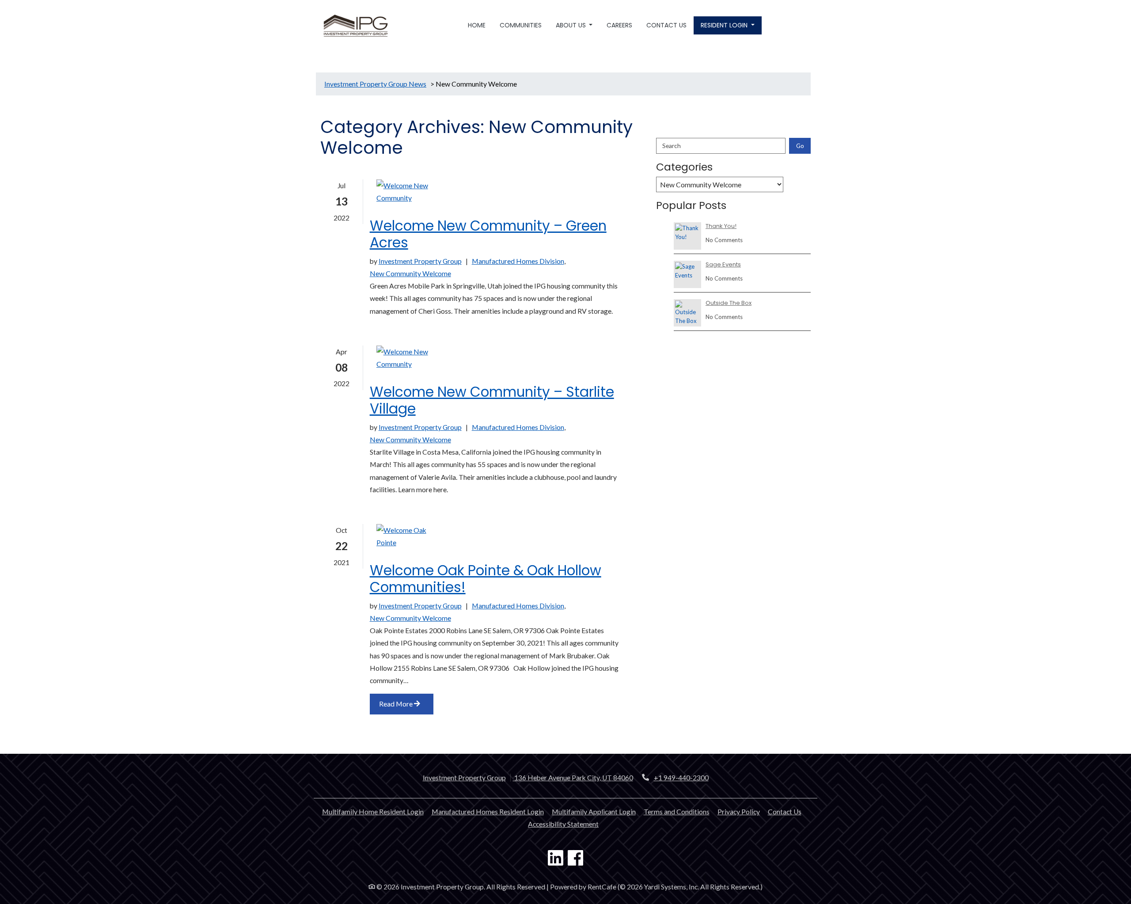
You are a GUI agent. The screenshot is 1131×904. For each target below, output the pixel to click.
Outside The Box (728, 303)
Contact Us (666, 25)
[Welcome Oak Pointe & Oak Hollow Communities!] (411, 536)
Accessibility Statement (563, 824)
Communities (521, 25)
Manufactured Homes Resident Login (488, 811)
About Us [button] (572, 25)
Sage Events (723, 265)
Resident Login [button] (725, 25)
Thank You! (721, 226)
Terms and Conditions (677, 811)
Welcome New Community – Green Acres (488, 234)
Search (671, 145)
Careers (619, 25)
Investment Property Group (420, 261)
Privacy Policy (738, 811)
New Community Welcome (410, 273)
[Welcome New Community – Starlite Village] (411, 358)
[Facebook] (575, 859)
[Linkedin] (556, 859)
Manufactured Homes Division (518, 261)
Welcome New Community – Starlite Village (492, 400)
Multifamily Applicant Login (594, 811)
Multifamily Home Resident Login (373, 811)
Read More (396, 704)
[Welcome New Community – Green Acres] (411, 191)
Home (477, 25)
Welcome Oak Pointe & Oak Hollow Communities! (485, 579)
